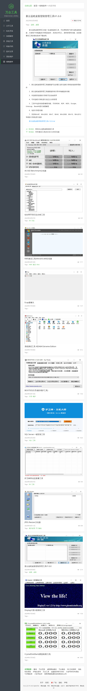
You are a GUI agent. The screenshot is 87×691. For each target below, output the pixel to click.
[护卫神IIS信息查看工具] (54, 475)
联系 (47, 682)
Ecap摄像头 (29, 302)
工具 (34, 440)
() (77, 21)
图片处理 (32, 528)
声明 (65, 682)
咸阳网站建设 (52, 669)
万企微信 (62, 669)
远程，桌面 (32, 572)
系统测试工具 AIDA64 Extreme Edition (40, 346)
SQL (30, 440)
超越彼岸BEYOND (57, 672)
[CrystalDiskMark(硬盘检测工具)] (54, 651)
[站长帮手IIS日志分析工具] (54, 211)
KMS (30, 265)
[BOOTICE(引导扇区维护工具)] (54, 387)
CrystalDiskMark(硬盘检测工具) (38, 654)
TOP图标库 (28, 674)
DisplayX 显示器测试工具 (35, 610)
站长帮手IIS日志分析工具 (35, 214)
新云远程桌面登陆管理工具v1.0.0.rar (42, 121)
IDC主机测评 (71, 669)
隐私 (60, 682)
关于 (41, 682)
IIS (30, 221)
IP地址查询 (37, 672)
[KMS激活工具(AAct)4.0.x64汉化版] (54, 255)
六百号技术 (38, 674)
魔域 (35, 669)
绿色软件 (43, 5)
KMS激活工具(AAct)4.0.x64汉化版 (47, 132)
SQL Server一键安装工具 (35, 434)
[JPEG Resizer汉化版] (54, 519)
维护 (34, 396)
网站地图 (43, 686)
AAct (38, 265)
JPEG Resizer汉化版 (33, 522)
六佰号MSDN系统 (72, 672)
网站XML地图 (55, 686)
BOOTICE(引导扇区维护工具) (36, 390)
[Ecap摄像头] (54, 299)
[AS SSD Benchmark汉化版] (54, 167)
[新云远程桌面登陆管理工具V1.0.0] (54, 563)
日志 (32, 221)
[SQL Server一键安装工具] (54, 431)
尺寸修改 (39, 528)
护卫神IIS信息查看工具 (34, 478)
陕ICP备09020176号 (72, 686)
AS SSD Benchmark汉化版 (35, 170)
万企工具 (46, 672)
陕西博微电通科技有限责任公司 (55, 674)
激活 (34, 265)
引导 (30, 396)
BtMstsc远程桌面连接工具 (44, 129)
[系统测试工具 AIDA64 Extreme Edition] (54, 343)
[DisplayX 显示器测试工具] (54, 607)
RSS (48, 686)
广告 (55, 682)
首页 (35, 5)
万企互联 (42, 669)
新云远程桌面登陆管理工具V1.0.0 (38, 566)
